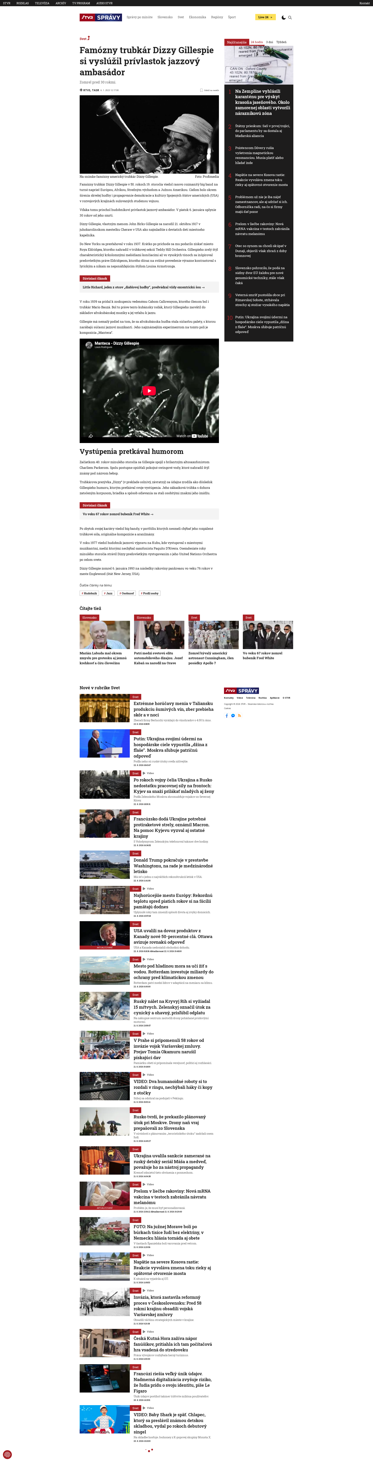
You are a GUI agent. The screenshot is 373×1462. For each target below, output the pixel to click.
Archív (61, 3)
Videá (240, 697)
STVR (6, 3)
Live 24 (263, 17)
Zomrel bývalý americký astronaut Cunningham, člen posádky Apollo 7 (211, 658)
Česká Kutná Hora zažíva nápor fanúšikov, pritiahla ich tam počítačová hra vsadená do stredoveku (173, 1344)
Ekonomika (197, 17)
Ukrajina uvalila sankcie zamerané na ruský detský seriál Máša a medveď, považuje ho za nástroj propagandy (172, 1161)
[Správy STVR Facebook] (227, 717)
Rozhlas (23, 3)
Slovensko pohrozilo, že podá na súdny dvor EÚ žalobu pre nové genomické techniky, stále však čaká (260, 275)
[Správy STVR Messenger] (233, 717)
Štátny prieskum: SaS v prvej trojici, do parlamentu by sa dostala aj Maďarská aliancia (262, 131)
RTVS (86, 90)
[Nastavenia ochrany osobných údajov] (7, 1454)
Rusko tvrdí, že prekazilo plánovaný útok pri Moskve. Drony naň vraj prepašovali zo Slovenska (170, 1122)
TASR (95, 90)
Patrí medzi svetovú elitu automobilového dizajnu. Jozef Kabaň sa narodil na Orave (158, 658)
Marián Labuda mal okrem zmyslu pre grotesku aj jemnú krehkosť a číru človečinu (103, 658)
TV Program (81, 3)
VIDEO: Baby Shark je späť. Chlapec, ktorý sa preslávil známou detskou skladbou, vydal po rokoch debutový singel (170, 1423)
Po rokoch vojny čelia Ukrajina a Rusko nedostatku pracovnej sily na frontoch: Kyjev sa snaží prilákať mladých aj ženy (174, 785)
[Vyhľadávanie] (290, 17)
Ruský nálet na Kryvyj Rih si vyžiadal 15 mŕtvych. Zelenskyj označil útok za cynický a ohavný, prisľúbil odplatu (172, 1006)
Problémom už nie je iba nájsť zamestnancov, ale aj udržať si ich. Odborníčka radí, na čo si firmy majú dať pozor (261, 204)
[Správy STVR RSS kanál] (239, 717)
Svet (181, 17)
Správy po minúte (140, 17)
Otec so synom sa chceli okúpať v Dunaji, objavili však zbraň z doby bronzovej (261, 251)
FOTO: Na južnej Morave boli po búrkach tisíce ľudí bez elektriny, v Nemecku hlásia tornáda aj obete (169, 1232)
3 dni (269, 42)
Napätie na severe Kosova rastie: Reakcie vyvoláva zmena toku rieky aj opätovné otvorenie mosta (261, 180)
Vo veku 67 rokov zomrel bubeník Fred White (116, 514)
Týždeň (281, 42)
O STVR (286, 697)
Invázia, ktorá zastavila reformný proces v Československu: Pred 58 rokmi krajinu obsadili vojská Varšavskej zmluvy (167, 1305)
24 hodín (257, 42)
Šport (232, 17)
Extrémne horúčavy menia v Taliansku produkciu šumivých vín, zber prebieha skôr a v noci (174, 709)
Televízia (42, 3)
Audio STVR (104, 3)
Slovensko (165, 17)
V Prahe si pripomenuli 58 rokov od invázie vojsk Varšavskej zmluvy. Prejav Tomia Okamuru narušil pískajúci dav (169, 1048)
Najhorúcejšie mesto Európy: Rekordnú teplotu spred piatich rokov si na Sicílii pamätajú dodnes (173, 901)
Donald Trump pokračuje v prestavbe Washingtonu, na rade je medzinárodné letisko (173, 865)
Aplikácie (275, 697)
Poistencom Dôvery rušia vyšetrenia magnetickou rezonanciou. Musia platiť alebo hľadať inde (259, 155)
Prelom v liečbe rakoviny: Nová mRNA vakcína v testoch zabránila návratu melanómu (262, 229)
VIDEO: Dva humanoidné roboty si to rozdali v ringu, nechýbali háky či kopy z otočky (173, 1087)
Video (150, 773)
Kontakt (365, 3)
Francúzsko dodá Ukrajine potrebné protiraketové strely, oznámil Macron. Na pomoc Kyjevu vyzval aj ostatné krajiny (172, 827)
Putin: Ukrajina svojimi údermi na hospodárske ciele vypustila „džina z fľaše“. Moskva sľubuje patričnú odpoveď (262, 324)
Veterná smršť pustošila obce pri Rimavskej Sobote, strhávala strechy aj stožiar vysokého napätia (262, 300)
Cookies (227, 708)
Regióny (217, 17)
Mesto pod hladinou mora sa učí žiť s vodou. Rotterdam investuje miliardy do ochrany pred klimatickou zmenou (174, 971)
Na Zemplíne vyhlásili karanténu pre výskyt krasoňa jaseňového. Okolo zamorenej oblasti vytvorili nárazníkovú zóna (262, 102)
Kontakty (229, 697)
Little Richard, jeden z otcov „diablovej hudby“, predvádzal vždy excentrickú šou (142, 287)
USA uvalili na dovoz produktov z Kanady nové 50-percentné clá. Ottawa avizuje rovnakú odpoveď (173, 936)
